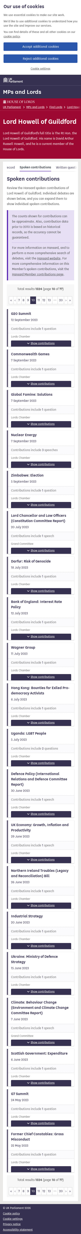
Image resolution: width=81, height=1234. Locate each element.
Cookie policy (11, 1213)
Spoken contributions (35, 167)
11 (39, 300)
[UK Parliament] (13, 80)
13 (49, 300)
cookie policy (12, 36)
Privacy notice (12, 1224)
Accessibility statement (18, 1229)
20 (61, 300)
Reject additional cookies (40, 59)
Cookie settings (40, 68)
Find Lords (55, 107)
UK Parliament (12, 107)
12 (43, 300)
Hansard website (49, 258)
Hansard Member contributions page (38, 274)
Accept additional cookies (40, 47)
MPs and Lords (22, 91)
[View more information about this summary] (40, 328)
